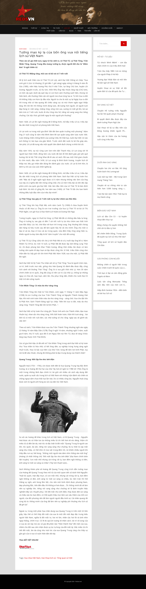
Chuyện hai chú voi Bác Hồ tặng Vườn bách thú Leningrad (112, 170)
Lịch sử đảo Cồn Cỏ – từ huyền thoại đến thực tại (112, 218)
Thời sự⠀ (34, 28)
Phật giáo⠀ (51, 31)
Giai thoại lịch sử (48, 558)
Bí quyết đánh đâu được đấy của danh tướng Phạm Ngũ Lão (112, 121)
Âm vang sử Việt (105, 105)
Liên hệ (97, 31)
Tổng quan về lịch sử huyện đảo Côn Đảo (112, 243)
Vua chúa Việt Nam (32, 558)
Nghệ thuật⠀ (79, 28)
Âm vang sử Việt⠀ (35, 49)
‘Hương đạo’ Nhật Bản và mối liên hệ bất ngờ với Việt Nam (112, 81)
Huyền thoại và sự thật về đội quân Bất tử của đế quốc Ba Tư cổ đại (112, 90)
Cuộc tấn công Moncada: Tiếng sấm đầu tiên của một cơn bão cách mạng (112, 283)
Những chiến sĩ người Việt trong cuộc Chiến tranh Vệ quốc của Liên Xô (112, 266)
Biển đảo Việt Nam (106, 211)
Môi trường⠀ (93, 28)
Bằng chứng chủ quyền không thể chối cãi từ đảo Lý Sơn (112, 226)
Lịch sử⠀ (67, 28)
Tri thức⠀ (57, 28)
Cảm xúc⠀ (62, 31)
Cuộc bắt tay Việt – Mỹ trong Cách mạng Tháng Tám (112, 178)
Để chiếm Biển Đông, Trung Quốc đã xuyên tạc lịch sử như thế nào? (112, 235)
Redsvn (25, 28)
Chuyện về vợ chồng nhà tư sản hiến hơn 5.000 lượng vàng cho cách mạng (112, 187)
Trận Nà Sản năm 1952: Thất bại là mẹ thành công (112, 195)
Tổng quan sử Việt (64, 558)
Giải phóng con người (108, 259)
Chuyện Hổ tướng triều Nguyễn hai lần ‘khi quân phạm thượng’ (112, 112)
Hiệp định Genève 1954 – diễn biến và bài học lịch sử (112, 291)
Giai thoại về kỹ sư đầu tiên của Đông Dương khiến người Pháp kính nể (112, 129)
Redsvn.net (78, 581)
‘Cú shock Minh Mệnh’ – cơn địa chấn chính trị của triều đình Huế (112, 64)
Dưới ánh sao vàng (107, 162)
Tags (79, 31)
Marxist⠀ (120, 28)
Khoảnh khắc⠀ (108, 28)
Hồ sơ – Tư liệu (104, 57)
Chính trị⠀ (45, 28)
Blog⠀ (71, 31)
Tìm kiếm (87, 31)
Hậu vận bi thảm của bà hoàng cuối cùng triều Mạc (112, 138)
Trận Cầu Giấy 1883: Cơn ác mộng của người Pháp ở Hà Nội (112, 72)
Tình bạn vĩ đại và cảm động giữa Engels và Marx (112, 274)
